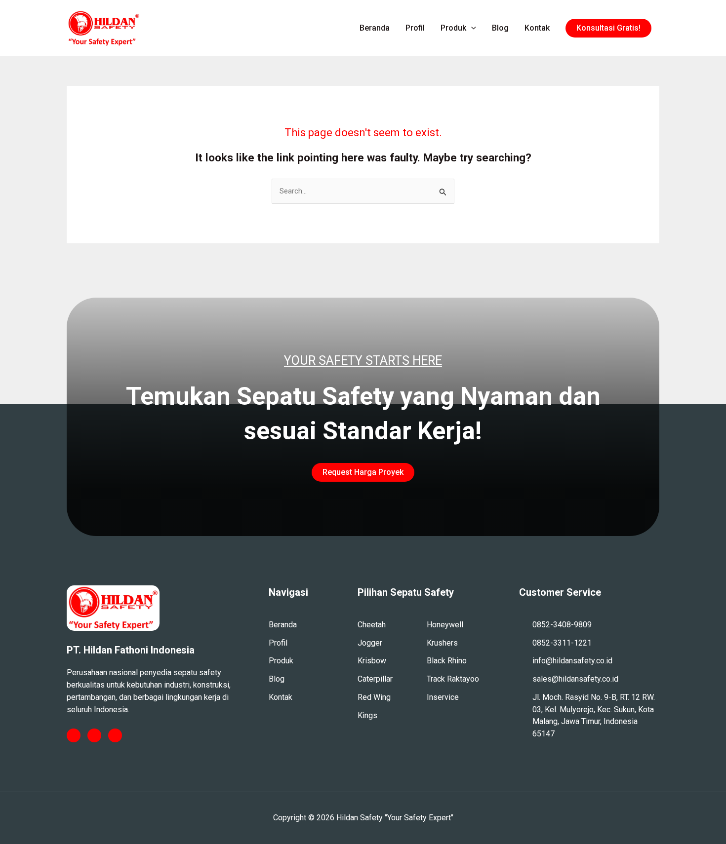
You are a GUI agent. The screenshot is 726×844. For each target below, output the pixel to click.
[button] (608, 28)
